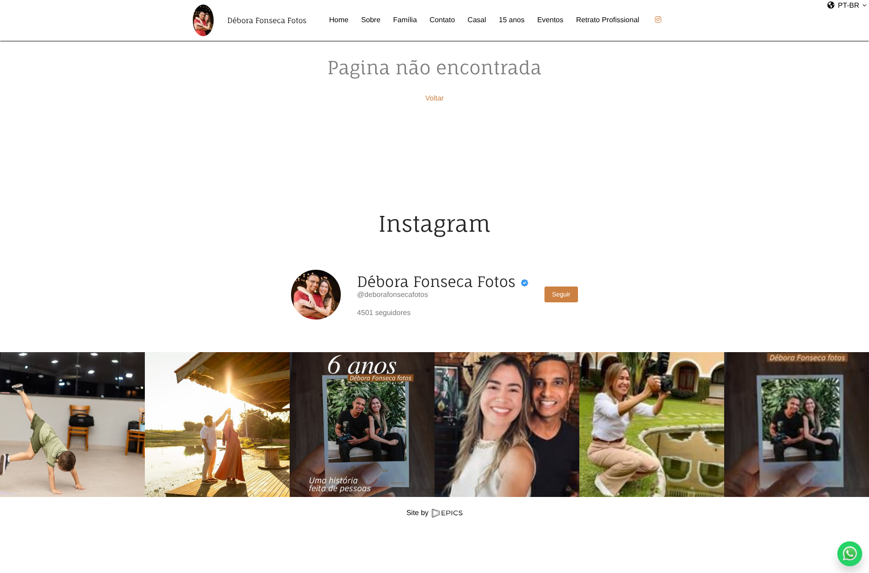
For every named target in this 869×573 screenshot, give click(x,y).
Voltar (434, 98)
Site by (418, 513)
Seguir (561, 294)
